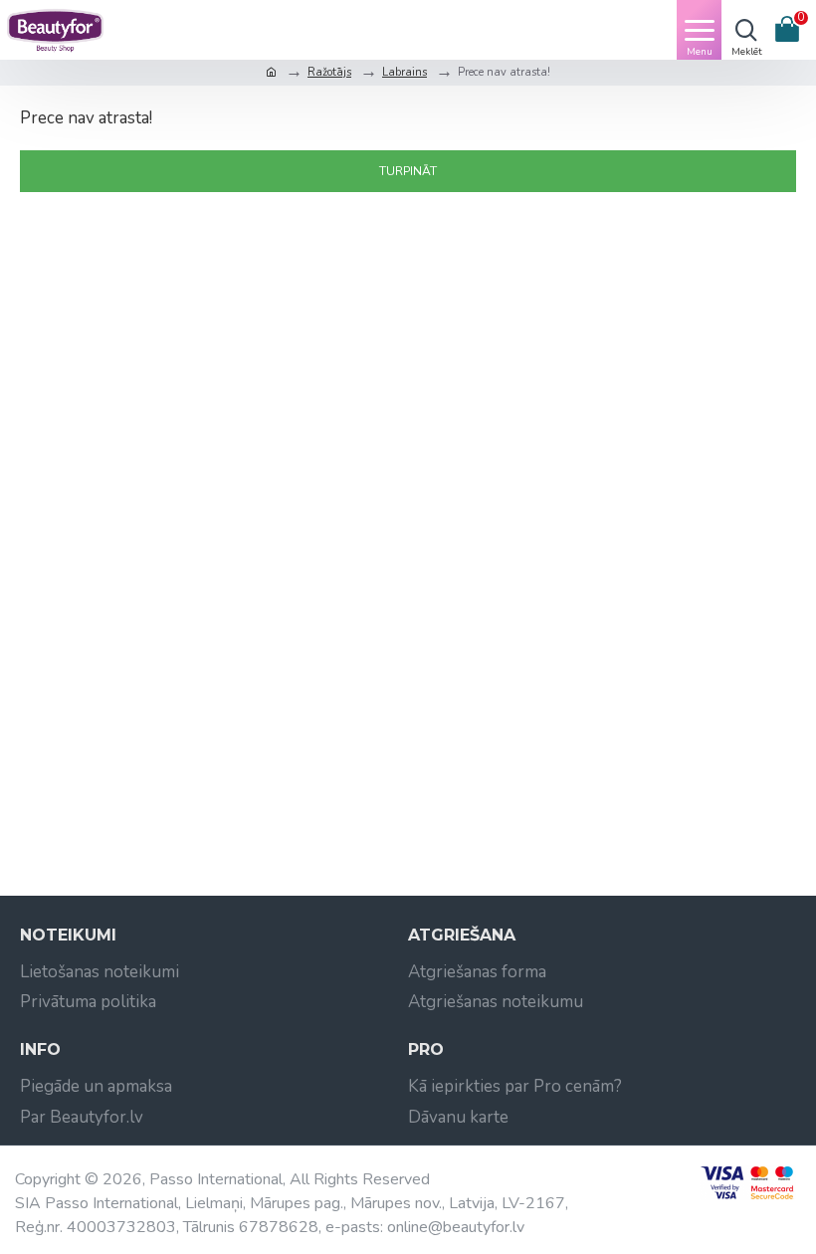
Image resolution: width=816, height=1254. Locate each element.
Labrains (404, 72)
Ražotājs (329, 72)
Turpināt (408, 171)
